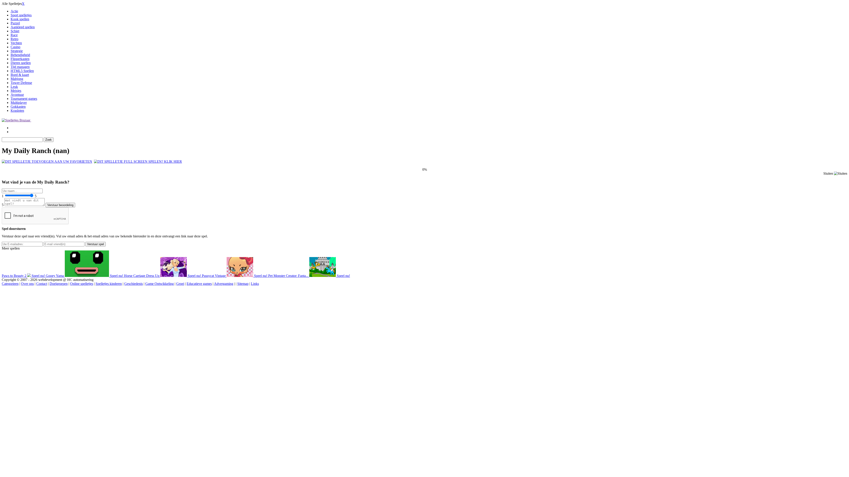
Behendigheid (20, 55)
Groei (180, 284)
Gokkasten (18, 106)
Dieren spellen (21, 63)
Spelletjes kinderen (109, 284)
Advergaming (223, 284)
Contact (41, 284)
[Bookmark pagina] (47, 161)
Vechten (16, 43)
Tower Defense (21, 83)
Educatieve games (199, 284)
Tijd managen (20, 67)
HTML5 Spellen (22, 71)
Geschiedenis (133, 284)
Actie (14, 11)
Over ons (27, 284)
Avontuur (17, 95)
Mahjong (17, 79)
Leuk (14, 87)
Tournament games (24, 98)
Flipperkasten (20, 59)
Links (255, 284)
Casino (15, 47)
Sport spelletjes (21, 15)
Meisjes (16, 91)
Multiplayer (19, 102)
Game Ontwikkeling (159, 284)
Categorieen (10, 284)
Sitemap (243, 284)
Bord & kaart (20, 75)
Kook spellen (20, 19)
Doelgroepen (59, 284)
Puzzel (15, 23)
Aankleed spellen (23, 27)
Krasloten (17, 110)
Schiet (15, 31)
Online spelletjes (81, 284)
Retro (14, 39)
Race (14, 35)
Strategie (17, 51)
